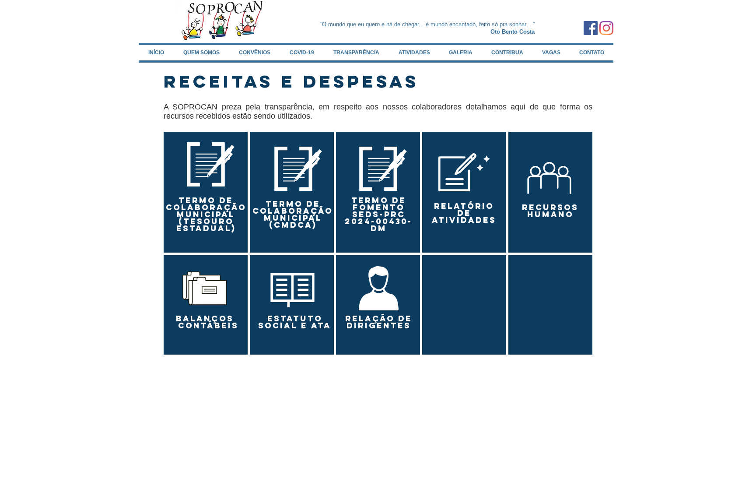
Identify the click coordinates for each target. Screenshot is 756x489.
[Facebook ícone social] (591, 28)
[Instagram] (606, 28)
